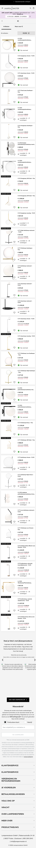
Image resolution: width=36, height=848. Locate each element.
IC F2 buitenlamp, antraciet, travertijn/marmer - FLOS (25, 564)
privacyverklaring (28, 756)
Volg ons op (8, 800)
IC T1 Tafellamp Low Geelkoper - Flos (26, 354)
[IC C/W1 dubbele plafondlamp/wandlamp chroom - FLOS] (18, 499)
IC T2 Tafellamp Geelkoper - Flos (25, 248)
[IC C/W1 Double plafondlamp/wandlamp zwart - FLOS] (18, 149)
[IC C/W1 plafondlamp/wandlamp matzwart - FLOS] (18, 411)
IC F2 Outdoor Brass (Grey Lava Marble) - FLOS (26, 617)
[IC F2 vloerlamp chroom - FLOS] (18, 325)
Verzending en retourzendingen (10, 779)
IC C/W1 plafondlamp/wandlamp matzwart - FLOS (24, 406)
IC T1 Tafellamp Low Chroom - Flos (26, 528)
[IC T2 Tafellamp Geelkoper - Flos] (18, 254)
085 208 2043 (28, 838)
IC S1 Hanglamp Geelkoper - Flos (25, 126)
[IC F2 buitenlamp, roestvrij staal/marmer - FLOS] (18, 605)
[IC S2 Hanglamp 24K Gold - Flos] (18, 184)
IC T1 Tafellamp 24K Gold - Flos (26, 440)
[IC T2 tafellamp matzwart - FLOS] (18, 272)
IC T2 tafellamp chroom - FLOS (26, 457)
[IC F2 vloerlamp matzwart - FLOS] (18, 307)
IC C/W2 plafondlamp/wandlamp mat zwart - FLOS (25, 388)
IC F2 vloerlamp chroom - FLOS (26, 318)
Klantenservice (9, 765)
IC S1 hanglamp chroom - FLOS (26, 55)
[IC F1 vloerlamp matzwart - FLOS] (18, 290)
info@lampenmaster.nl (19, 841)
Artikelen (6, 26)
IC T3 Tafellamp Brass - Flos (25, 422)
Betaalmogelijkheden (13, 794)
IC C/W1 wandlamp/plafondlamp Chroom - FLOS (24, 108)
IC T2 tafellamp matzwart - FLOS (25, 266)
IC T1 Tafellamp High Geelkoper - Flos (26, 371)
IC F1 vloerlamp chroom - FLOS (26, 73)
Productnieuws (10, 827)
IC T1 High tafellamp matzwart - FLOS (26, 231)
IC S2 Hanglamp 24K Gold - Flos (26, 178)
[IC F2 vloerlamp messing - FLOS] (18, 342)
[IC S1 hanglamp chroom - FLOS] (18, 62)
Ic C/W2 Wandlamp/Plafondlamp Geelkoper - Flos (24, 582)
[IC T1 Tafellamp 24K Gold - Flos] (18, 446)
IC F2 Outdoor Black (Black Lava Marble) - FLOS (26, 546)
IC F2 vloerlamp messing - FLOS (26, 336)
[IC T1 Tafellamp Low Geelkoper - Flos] (18, 359)
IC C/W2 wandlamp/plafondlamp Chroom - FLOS (24, 161)
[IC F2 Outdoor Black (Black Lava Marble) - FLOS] (18, 552)
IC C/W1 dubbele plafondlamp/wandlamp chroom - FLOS (26, 493)
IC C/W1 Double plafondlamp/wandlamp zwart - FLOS (26, 143)
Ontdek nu (20, 14)
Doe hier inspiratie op (17, 700)
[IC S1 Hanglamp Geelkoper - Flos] (18, 131)
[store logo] (12, 8)
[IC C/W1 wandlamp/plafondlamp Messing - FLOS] (18, 44)
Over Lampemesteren (12, 814)
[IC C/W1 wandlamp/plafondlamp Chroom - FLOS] (18, 114)
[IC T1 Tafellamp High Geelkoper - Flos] (18, 377)
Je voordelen (8, 787)
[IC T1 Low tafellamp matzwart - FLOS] (18, 516)
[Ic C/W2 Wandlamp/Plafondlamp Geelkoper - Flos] (18, 587)
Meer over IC (19, 26)
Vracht (5, 807)
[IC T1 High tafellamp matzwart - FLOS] (18, 236)
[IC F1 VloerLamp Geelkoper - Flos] (18, 96)
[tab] (18, 765)
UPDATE (17, 16)
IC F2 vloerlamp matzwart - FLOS (25, 301)
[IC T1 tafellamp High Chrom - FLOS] (18, 481)
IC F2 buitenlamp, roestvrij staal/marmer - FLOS (25, 599)
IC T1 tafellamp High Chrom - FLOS (26, 475)
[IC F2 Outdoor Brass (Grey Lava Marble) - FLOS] (18, 623)
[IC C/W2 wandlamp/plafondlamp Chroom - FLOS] (18, 167)
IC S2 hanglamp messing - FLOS (26, 213)
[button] (14, 50)
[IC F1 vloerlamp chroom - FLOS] (18, 79)
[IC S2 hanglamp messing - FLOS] (18, 219)
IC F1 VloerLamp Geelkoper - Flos (25, 91)
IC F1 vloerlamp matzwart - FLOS (25, 284)
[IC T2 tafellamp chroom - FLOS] (18, 463)
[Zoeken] (30, 8)
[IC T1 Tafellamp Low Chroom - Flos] (18, 534)
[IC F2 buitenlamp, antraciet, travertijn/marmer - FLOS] (18, 570)
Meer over (6, 820)
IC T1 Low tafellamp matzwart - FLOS (26, 510)
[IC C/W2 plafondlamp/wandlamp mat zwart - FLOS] (18, 394)
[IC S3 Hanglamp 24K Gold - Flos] (18, 202)
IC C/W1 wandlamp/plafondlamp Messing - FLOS (24, 39)
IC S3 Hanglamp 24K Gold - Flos (26, 195)
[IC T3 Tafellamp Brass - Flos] (18, 429)
